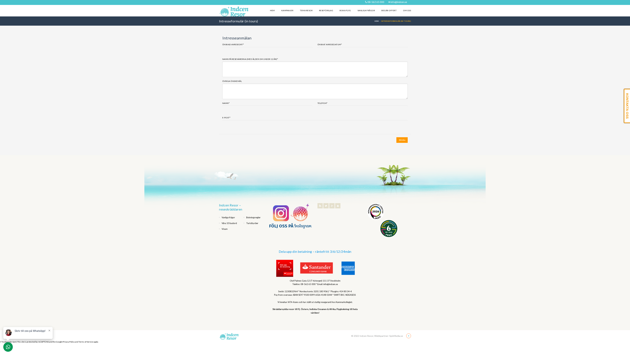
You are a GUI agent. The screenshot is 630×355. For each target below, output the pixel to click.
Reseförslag (326, 10)
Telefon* (322, 103)
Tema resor (306, 10)
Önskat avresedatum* (329, 44)
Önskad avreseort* (233, 44)
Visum (225, 229)
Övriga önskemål (232, 81)
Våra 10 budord (229, 223)
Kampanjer (287, 10)
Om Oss (407, 10)
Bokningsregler (253, 217)
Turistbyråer (252, 223)
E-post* (226, 117)
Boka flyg (345, 10)
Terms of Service (86, 342)
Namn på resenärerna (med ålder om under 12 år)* (250, 59)
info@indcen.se (398, 1)
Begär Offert (389, 10)
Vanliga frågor (366, 10)
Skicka (402, 140)
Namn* (226, 103)
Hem (272, 10)
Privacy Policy (69, 342)
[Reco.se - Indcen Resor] (376, 211)
